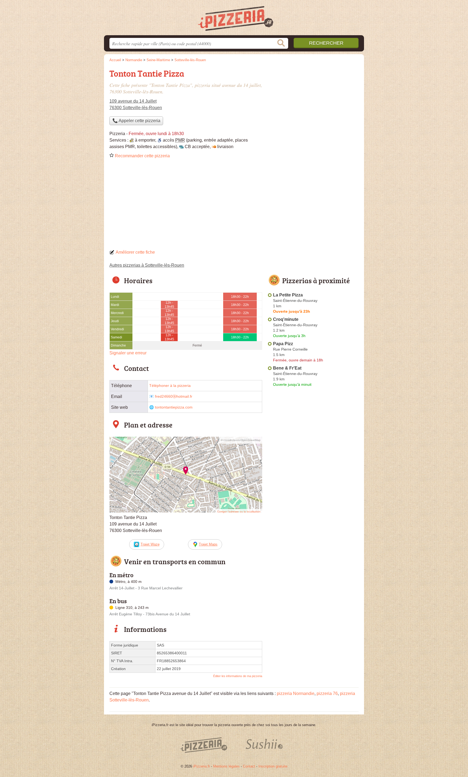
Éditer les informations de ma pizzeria (237, 676)
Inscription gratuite (272, 766)
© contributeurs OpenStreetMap (241, 440)
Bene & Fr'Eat (287, 368)
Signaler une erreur (128, 353)
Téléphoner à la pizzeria (170, 386)
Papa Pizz (283, 343)
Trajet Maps (208, 544)
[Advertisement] (234, 206)
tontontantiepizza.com (174, 407)
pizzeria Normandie (295, 693)
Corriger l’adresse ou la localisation (239, 511)
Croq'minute (285, 319)
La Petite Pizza (288, 295)
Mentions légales (226, 766)
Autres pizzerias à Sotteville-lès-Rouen (146, 265)
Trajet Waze (150, 544)
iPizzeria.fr (201, 766)
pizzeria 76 (327, 693)
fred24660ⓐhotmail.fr (173, 396)
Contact (249, 766)
